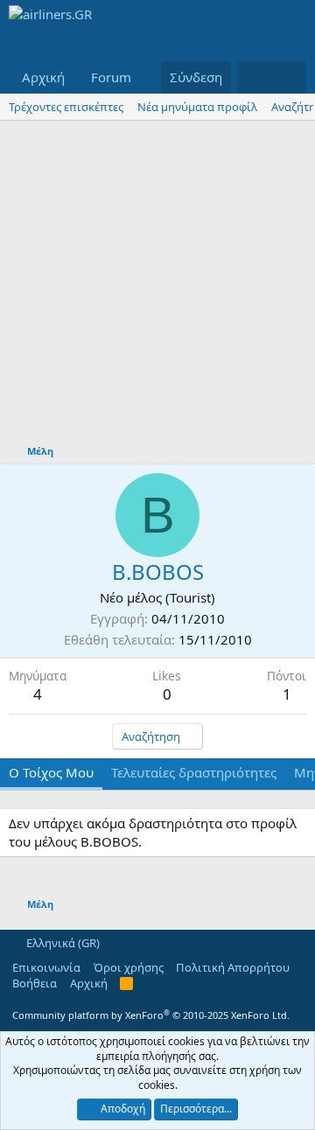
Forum (111, 77)
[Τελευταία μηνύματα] (254, 77)
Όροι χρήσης (129, 967)
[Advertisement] (157, 286)
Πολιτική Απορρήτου (233, 967)
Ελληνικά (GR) (62, 943)
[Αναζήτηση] (289, 77)
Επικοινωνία (46, 967)
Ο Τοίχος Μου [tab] (51, 772)
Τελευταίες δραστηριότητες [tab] (193, 772)
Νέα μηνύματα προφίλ (197, 107)
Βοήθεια (34, 983)
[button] (145, 77)
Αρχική (43, 77)
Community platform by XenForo (151, 1015)
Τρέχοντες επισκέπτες (66, 107)
